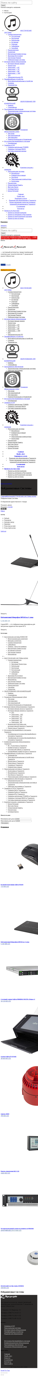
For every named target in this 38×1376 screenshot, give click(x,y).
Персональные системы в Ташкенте (16, 769)
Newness (7, 524)
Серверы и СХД (9, 1326)
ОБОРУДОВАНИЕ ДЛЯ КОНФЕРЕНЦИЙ (17, 691)
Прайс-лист (8, 1356)
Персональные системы (12, 1328)
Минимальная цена (7, 819)
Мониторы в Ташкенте (16, 761)
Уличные (14, 674)
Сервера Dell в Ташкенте (16, 790)
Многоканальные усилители (18, 639)
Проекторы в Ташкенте (16, 728)
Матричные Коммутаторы (17, 678)
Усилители (11, 689)
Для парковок (12, 701)
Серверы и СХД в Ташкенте (13, 788)
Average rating (9, 522)
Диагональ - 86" (16, 722)
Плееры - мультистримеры (17, 647)
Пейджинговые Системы (16, 683)
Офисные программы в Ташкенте (19, 786)
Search (3, 5)
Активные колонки (14, 650)
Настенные (15, 668)
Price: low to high (10, 526)
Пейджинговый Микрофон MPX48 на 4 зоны (17, 617)
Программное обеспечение (13, 1345)
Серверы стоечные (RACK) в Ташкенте (21, 798)
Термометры (12, 755)
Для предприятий (14, 703)
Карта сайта (8, 1364)
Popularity (7, 520)
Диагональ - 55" (16, 716)
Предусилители (13, 685)
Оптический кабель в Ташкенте (19, 749)
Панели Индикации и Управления (19, 705)
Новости (7, 1358)
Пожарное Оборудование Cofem (15, 697)
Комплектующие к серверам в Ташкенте (18, 802)
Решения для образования (13, 1334)
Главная (3, 496)
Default (6, 518)
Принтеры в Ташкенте (16, 763)
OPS (12, 713)
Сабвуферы (12, 645)
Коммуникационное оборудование (16, 1343)
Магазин (9, 496)
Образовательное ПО (15, 781)
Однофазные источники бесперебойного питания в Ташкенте (22, 735)
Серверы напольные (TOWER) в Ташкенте (22, 796)
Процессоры (12, 810)
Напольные (15, 666)
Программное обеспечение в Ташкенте (18, 779)
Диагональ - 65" (16, 718)
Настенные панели (14, 652)
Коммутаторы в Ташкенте (17, 748)
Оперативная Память (15, 808)
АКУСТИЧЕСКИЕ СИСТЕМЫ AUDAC (24, 496)
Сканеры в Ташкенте (15, 765)
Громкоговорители (14, 643)
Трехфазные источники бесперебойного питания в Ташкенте (22, 739)
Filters (3, 511)
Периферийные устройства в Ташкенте (18, 753)
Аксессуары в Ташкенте (16, 771)
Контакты (7, 1362)
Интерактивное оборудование (15, 1330)
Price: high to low (10, 528)
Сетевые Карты (13, 812)
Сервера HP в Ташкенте (16, 794)
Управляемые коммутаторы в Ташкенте (22, 751)
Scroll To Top (5, 1370)
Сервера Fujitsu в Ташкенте (17, 792)
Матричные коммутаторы (17, 648)
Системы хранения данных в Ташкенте (21, 800)
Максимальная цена (8, 821)
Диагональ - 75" (16, 720)
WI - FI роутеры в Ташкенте (17, 746)
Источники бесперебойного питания (17, 1341)
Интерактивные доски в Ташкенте (20, 709)
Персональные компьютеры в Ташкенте (22, 777)
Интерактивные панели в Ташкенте (20, 711)
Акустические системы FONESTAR (15, 637)
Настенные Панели (14, 681)
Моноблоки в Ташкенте (16, 773)
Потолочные (15, 670)
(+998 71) (23, 237)
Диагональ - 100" (17, 715)
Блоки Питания (13, 804)
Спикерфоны (12, 695)
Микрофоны (12, 654)
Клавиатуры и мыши (15, 767)
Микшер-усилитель (14, 641)
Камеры (10, 693)
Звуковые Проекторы (19, 664)
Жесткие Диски (13, 806)
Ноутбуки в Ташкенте (15, 775)
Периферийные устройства (13, 1332)
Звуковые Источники (15, 676)
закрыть (4, 226)
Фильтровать (4, 823)
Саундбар (11, 687)
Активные (14, 662)
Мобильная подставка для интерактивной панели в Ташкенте (20, 725)
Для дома (11, 699)
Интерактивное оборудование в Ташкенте (19, 707)
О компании (8, 1360)
